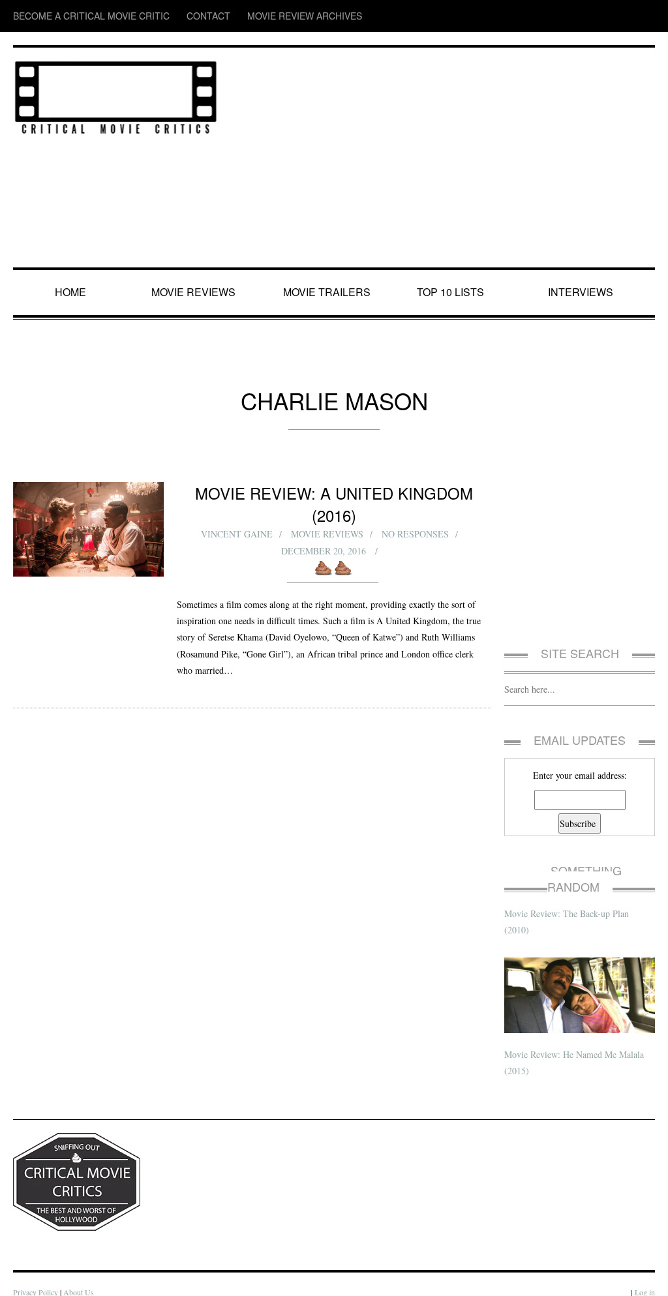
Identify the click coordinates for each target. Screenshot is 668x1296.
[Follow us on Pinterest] (646, 16)
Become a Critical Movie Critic (72, 16)
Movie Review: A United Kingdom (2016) (334, 492)
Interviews (583, 292)
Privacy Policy (36, 1276)
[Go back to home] (116, 95)
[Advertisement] (443, 158)
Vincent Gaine (235, 512)
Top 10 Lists (452, 292)
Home (72, 292)
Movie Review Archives (241, 16)
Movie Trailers (327, 292)
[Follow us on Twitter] (594, 16)
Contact (165, 16)
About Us (81, 1276)
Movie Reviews (196, 292)
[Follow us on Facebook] (569, 16)
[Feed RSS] (545, 16)
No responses (416, 512)
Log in (644, 1276)
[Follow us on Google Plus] (622, 16)
